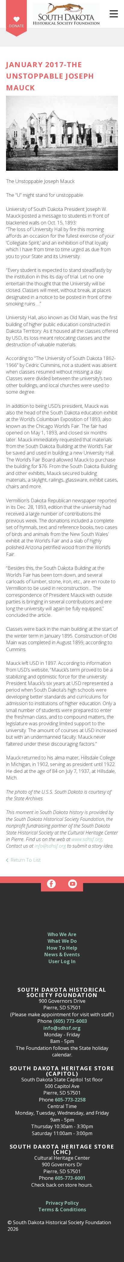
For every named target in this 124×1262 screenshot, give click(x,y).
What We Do (62, 941)
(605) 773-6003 (70, 1021)
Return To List (26, 860)
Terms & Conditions (62, 1209)
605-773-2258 (70, 1099)
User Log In (62, 961)
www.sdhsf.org (87, 839)
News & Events (62, 954)
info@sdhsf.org (50, 846)
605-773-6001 (70, 1178)
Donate (16, 26)
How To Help (62, 948)
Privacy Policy (62, 1203)
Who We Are (62, 934)
